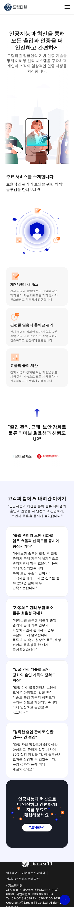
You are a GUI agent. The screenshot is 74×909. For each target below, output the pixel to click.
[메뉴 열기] (67, 7)
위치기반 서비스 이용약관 (22, 878)
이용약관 (12, 872)
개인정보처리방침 (33, 872)
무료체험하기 (37, 827)
